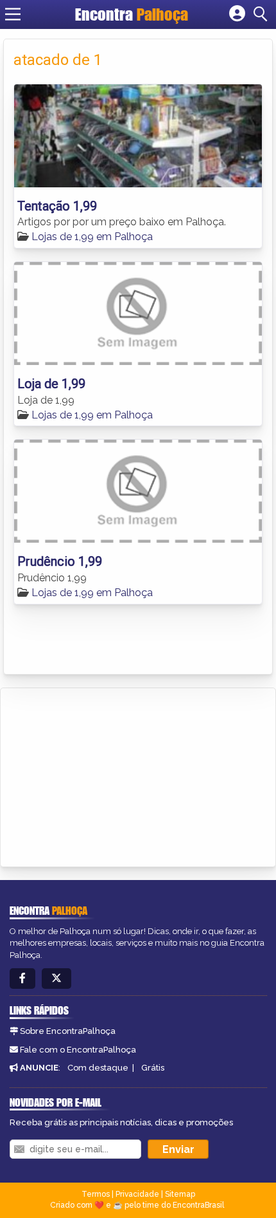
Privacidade (137, 1194)
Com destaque (97, 1068)
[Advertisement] (106, 775)
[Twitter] (56, 978)
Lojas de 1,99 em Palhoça (92, 236)
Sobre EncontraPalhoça (68, 1031)
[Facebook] (22, 978)
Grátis (152, 1068)
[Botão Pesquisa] (262, 14)
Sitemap (180, 1194)
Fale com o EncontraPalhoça (78, 1049)
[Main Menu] (13, 14)
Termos (96, 1194)
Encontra (131, 14)
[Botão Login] (237, 14)
